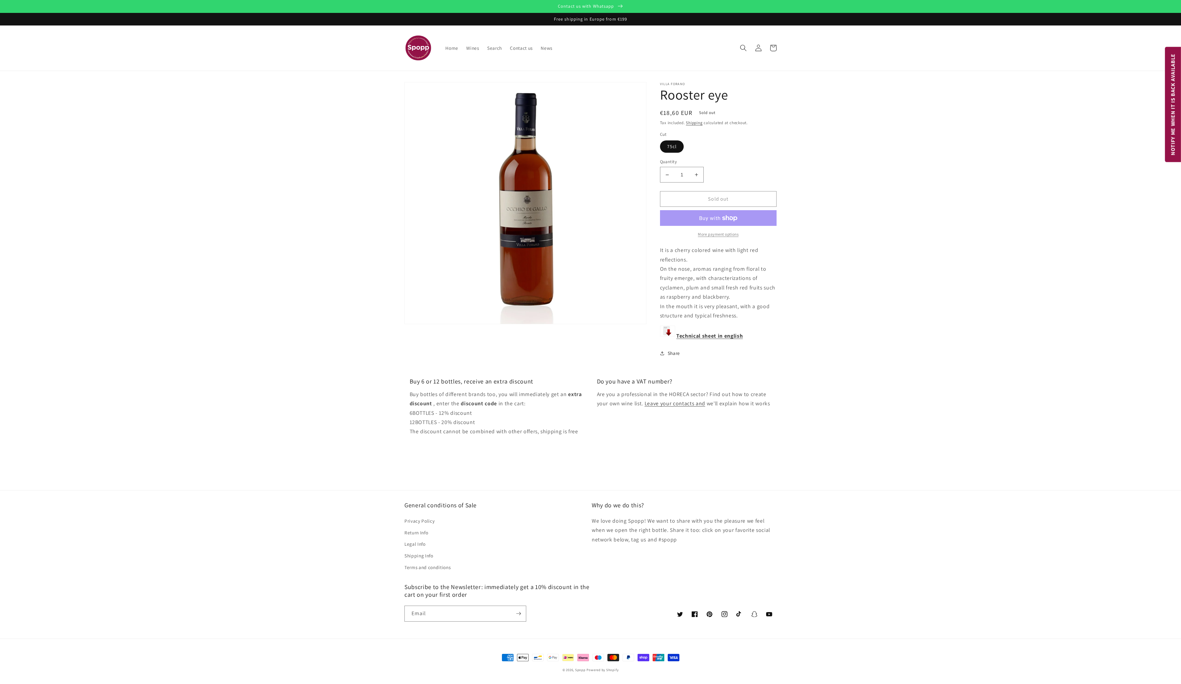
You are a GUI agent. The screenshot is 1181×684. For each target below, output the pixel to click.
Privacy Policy (419, 521)
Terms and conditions (427, 567)
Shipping (694, 122)
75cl (672, 146)
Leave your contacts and (675, 403)
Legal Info (415, 544)
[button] (743, 48)
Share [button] (674, 353)
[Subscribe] (518, 614)
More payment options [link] (718, 234)
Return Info (416, 532)
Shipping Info (418, 555)
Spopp (580, 670)
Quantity (668, 161)
